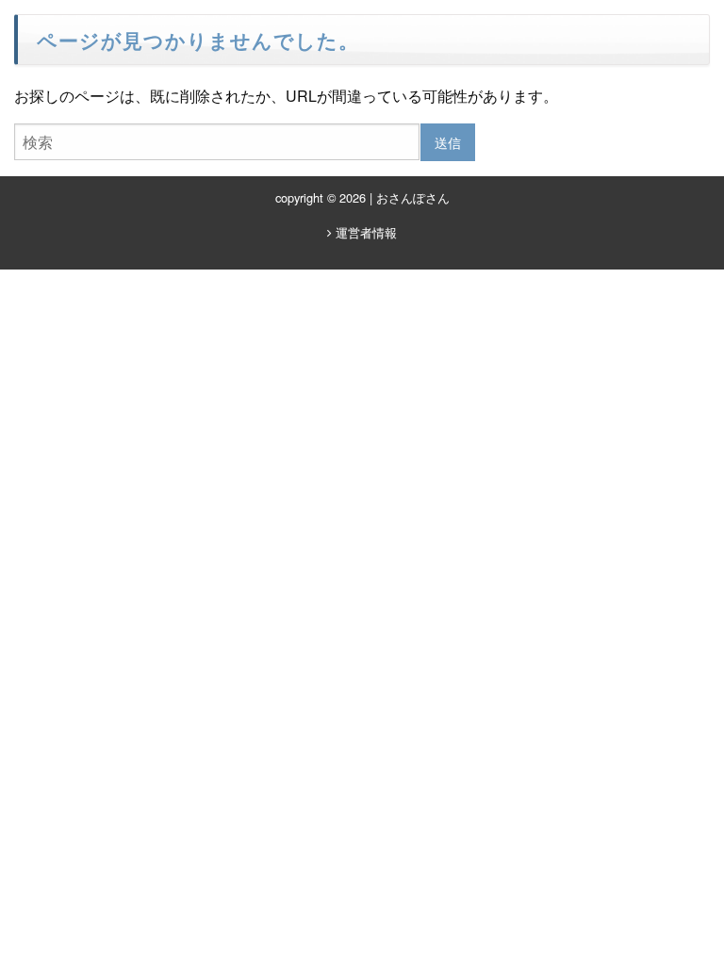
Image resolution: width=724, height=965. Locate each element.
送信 (448, 142)
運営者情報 (364, 232)
